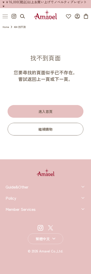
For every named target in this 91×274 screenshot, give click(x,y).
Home (6, 27)
